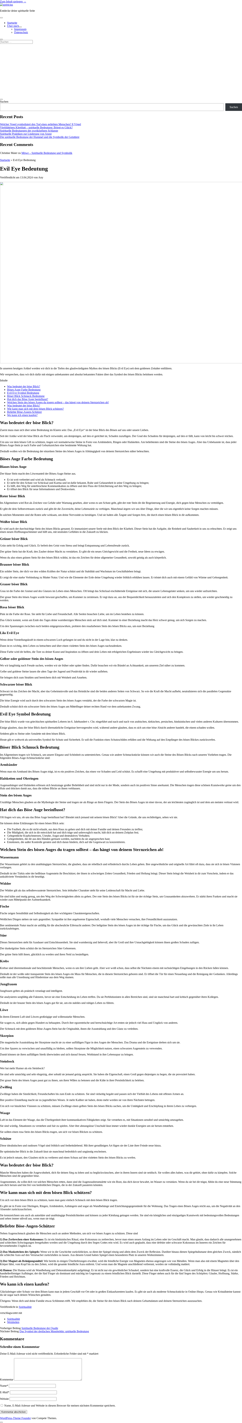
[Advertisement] (121, 70)
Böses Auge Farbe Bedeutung (24, 389)
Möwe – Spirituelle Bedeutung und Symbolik (46, 152)
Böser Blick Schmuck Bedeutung (25, 396)
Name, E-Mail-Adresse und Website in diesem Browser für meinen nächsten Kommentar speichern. (60, 1405)
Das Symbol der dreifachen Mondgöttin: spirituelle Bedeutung (54, 1331)
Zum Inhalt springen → (13, 1)
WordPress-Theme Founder (15, 1418)
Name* (4, 1385)
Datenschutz (21, 32)
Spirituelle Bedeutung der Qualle (39, 1328)
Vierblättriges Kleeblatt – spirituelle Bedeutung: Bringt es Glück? (36, 127)
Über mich (13, 25)
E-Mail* (4, 1392)
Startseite (12, 22)
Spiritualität (25, 1306)
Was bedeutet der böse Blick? (23, 386)
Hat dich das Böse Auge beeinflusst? (27, 399)
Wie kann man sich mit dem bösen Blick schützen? (35, 408)
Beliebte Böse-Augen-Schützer (24, 411)
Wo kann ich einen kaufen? (22, 415)
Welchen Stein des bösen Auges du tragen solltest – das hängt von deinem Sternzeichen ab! (58, 402)
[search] (1, 39)
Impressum (20, 29)
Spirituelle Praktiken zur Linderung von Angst (26, 133)
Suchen (4, 101)
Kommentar (6, 1379)
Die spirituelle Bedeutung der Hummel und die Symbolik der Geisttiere (39, 137)
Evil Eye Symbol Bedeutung (23, 392)
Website (4, 1398)
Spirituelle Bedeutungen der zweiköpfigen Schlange (29, 130)
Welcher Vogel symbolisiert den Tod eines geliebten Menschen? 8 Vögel (40, 124)
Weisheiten (13, 1322)
